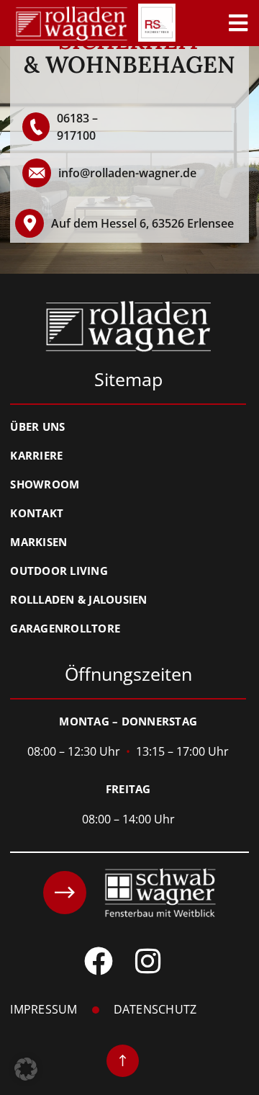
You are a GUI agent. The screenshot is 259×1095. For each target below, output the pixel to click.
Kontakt (36, 513)
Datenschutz (155, 1010)
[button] (26, 1069)
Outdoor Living (59, 570)
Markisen (38, 542)
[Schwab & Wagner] (129, 892)
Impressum (43, 1010)
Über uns (37, 426)
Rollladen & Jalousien (78, 599)
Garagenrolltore (65, 628)
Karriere (36, 455)
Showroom (44, 484)
